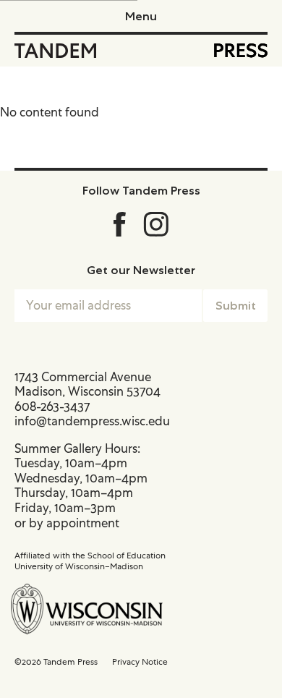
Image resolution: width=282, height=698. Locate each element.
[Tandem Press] (55, 50)
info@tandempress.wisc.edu (92, 421)
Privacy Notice (140, 662)
